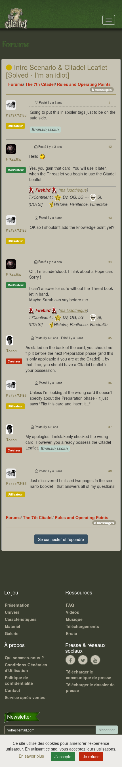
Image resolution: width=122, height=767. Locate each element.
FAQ (70, 605)
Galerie (11, 633)
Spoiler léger (45, 129)
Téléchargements (82, 626)
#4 (110, 261)
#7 (110, 426)
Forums (15, 84)
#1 (110, 102)
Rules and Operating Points (84, 84)
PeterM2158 (16, 115)
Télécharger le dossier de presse (90, 687)
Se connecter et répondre (61, 539)
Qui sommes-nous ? (24, 657)
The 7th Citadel (40, 84)
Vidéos (72, 612)
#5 (110, 337)
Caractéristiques (21, 619)
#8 (110, 471)
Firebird (13, 159)
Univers (12, 612)
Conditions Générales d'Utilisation (26, 667)
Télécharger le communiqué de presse (88, 674)
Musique (74, 619)
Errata (71, 633)
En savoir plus (32, 756)
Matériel (12, 626)
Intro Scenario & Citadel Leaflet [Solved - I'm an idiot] (56, 70)
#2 (110, 146)
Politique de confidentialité (19, 680)
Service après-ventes (25, 697)
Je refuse (91, 756)
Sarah (11, 351)
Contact (12, 690)
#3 (110, 217)
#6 (110, 382)
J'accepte (62, 756)
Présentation (17, 605)
